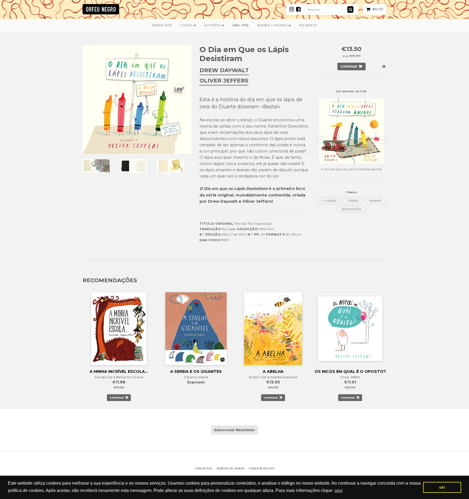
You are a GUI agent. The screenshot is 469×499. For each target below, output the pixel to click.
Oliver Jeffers (223, 80)
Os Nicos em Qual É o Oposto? (350, 371)
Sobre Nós (161, 25)
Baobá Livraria (273, 25)
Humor (375, 201)
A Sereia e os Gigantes (196, 371)
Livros (187, 25)
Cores (353, 201)
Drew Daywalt (224, 70)
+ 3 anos (329, 201)
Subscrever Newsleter (234, 430)
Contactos (203, 468)
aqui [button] (338, 490)
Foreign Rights (261, 468)
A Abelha (273, 371)
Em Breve (308, 25)
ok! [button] (442, 487)
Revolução (352, 209)
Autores (213, 25)
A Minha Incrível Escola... (119, 371)
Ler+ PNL (240, 25)
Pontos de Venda (231, 468)
